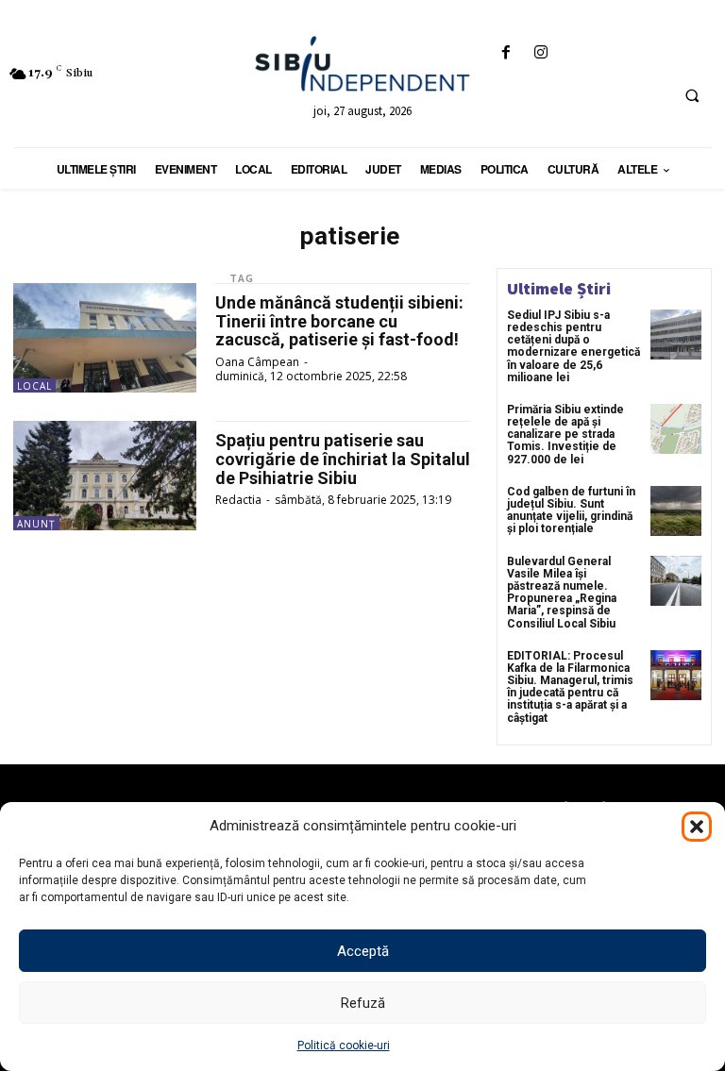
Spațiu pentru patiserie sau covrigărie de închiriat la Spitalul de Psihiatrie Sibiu (342, 459)
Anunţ (36, 523)
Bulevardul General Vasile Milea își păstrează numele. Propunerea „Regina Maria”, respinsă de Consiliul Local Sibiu (561, 592)
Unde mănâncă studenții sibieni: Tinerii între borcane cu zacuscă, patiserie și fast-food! (339, 321)
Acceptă (363, 951)
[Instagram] (540, 53)
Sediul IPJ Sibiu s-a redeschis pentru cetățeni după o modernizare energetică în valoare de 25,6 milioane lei (573, 346)
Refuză (363, 1003)
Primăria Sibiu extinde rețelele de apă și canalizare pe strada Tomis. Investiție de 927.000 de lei (565, 434)
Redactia (238, 500)
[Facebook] (505, 53)
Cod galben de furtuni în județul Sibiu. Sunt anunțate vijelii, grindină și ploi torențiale (571, 510)
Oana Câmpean (257, 362)
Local (34, 386)
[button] (696, 826)
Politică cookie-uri (343, 1045)
